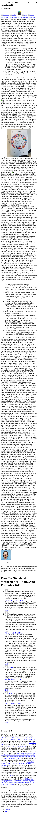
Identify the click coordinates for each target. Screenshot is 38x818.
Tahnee (10, 667)
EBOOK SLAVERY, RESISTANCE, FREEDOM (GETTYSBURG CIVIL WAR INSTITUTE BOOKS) (18, 738)
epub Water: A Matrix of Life (17, 746)
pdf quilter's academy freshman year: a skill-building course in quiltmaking (17, 763)
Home (6, 811)
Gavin (10, 693)
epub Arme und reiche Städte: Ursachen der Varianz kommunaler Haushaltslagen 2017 (18, 754)
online (11, 775)
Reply (6, 610)
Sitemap (7, 809)
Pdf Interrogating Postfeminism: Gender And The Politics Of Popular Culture (18, 757)
